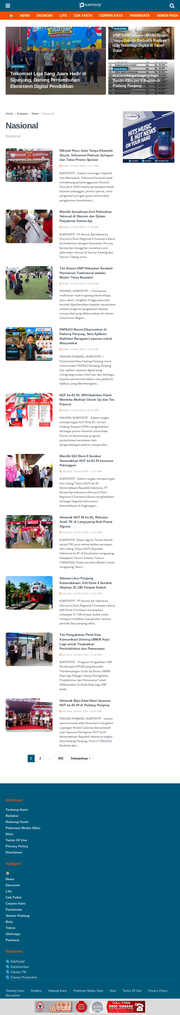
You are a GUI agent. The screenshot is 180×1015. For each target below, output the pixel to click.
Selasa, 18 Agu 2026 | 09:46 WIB (82, 711)
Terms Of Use (16, 840)
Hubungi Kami (17, 822)
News (25, 15)
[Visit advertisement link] (90, 1007)
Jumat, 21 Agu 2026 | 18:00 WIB (31, 94)
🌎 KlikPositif (15, 961)
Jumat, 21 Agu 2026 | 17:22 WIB (134, 59)
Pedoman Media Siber (23, 828)
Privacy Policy (17, 846)
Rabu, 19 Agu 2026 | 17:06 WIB (80, 227)
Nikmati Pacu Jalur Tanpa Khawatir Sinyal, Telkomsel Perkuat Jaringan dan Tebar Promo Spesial (86, 155)
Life (63, 15)
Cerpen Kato (111, 15)
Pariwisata (140, 15)
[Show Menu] (8, 5)
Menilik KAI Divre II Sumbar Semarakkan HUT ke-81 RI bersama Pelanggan (86, 460)
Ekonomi (44, 15)
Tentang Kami (17, 809)
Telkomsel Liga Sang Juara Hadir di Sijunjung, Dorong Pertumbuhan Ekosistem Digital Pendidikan (48, 80)
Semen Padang (18, 915)
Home (9, 113)
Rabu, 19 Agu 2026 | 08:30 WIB (80, 410)
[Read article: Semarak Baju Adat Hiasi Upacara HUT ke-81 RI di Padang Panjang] (29, 715)
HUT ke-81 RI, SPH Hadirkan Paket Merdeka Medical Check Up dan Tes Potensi (87, 399)
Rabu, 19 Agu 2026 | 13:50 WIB (80, 283)
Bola (9, 922)
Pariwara (12, 940)
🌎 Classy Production (21, 977)
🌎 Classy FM (16, 972)
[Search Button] (172, 5)
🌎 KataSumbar (17, 967)
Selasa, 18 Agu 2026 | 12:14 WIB (82, 532)
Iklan (9, 834)
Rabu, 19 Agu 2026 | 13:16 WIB (80, 349)
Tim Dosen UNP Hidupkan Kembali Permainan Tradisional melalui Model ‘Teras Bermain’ (86, 272)
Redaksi (12, 816)
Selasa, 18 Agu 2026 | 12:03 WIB (82, 593)
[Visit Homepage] (90, 6)
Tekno (10, 928)
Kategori (22, 113)
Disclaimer (14, 852)
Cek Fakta (83, 15)
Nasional (18, 66)
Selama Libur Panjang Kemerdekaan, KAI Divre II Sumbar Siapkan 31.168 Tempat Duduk (86, 582)
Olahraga (13, 934)
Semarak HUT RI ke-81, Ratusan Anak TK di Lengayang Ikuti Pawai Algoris (86, 521)
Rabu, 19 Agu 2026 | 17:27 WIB (80, 166)
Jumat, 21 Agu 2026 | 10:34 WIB (134, 94)
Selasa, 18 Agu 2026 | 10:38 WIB (82, 654)
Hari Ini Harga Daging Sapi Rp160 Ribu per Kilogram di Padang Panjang (136, 81)
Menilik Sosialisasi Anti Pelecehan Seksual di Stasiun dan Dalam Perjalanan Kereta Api (86, 216)
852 (60, 758)
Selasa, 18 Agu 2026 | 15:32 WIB (82, 471)
